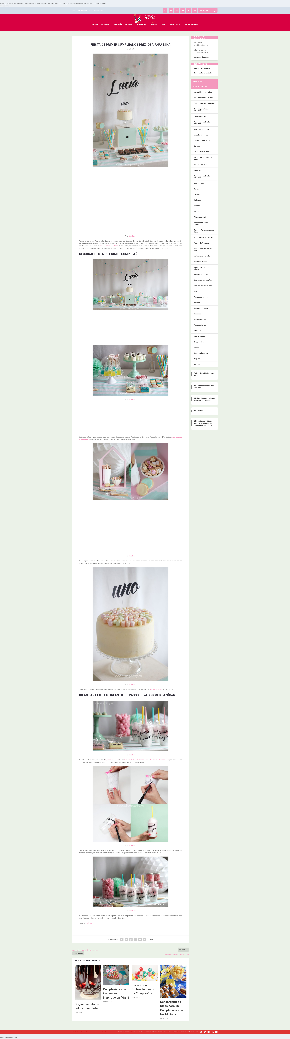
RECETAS (154, 24)
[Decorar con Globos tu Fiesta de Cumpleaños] (145, 973)
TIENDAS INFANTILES (191, 24)
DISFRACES (128, 24)
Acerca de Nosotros (201, 57)
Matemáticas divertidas (203, 286)
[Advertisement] (130, 185)
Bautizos (197, 189)
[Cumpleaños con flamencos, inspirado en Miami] (116, 975)
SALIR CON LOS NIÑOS (202, 152)
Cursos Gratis (175, 24)
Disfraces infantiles (201, 129)
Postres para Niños (201, 297)
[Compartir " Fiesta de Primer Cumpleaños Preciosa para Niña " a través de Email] (144, 939)
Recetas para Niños (151, 1032)
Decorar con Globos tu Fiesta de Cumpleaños (143, 989)
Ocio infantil (198, 291)
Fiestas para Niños (124, 1032)
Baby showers (199, 183)
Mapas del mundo (200, 261)
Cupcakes (197, 331)
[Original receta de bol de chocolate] (88, 982)
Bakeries (197, 364)
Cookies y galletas (201, 308)
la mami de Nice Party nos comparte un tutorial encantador (146, 760)
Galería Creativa (200, 336)
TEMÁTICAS (94, 24)
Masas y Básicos (200, 319)
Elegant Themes (86, 1032)
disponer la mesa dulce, (109, 246)
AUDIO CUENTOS (200, 165)
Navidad (197, 146)
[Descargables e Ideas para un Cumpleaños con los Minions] (173, 981)
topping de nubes (156, 689)
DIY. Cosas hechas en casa (204, 98)
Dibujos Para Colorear (202, 68)
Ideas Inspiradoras (201, 135)
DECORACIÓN (118, 24)
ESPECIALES (105, 24)
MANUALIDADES (141, 24)
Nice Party (132, 236)
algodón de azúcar (112, 760)
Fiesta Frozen (162, 1032)
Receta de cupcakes (95, 11)
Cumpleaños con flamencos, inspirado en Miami (116, 993)
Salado (196, 348)
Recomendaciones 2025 (203, 73)
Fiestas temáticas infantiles (204, 103)
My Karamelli (199, 411)
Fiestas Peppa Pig (173, 1032)
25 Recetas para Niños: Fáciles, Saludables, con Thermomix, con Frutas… (203, 423)
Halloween (198, 200)
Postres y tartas (200, 116)
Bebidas (197, 303)
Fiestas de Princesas (202, 243)
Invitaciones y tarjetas (202, 256)
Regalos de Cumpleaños (203, 280)
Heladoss (197, 314)
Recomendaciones (201, 353)
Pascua (196, 211)
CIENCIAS (197, 170)
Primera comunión (201, 217)
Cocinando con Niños (202, 140)
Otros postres (199, 342)
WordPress (105, 1032)
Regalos (197, 359)
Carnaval (197, 194)
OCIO (163, 24)
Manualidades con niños (203, 92)
